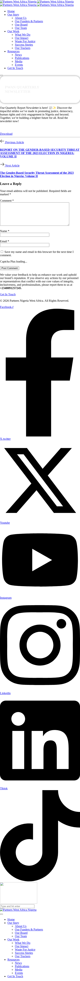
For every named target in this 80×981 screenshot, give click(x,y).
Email (4, 241)
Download (6, 133)
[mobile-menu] (1, 75)
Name (4, 231)
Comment (7, 200)
